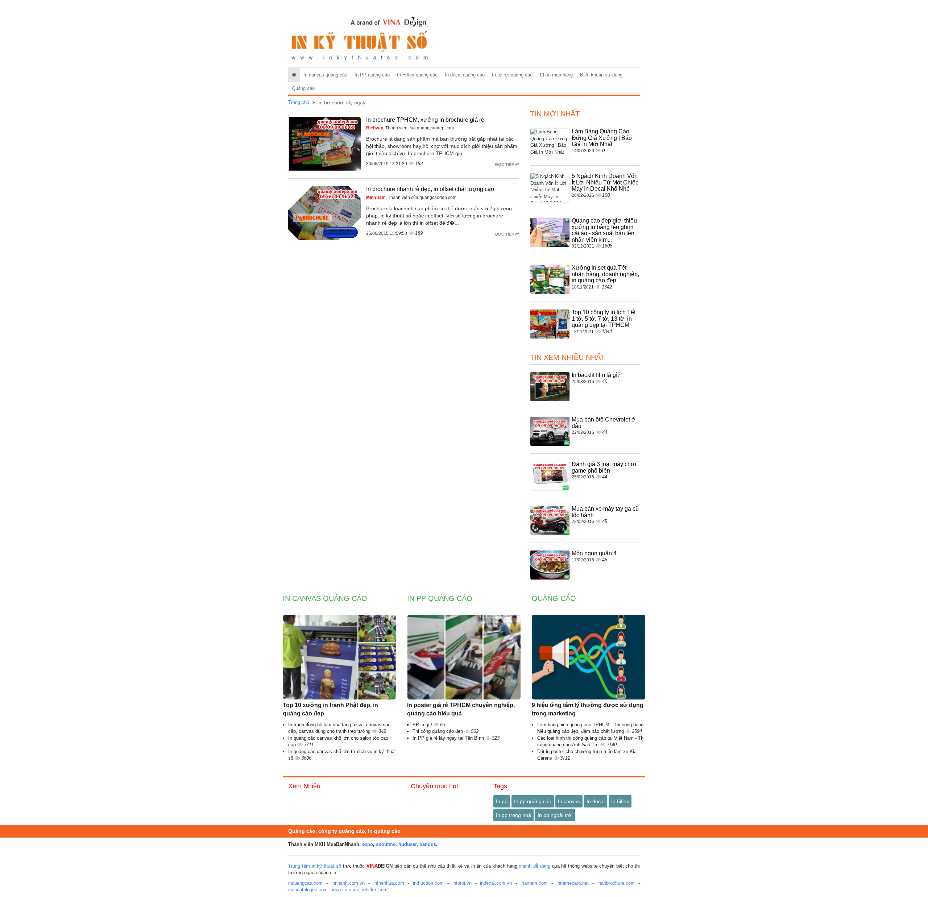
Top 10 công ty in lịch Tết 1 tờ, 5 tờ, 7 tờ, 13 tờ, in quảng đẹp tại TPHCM (603, 318)
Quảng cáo (303, 88)
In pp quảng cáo (532, 801)
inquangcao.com (305, 883)
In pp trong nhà (513, 815)
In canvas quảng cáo (325, 75)
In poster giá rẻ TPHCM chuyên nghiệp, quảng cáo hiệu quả (461, 709)
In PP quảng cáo (372, 75)
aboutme (385, 844)
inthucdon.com (428, 883)
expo (367, 844)
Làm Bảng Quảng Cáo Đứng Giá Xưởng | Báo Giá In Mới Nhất (602, 137)
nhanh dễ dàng (534, 866)
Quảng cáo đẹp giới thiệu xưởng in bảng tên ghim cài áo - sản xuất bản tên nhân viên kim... (604, 230)
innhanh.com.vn (348, 883)
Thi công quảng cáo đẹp (438, 731)
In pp (502, 801)
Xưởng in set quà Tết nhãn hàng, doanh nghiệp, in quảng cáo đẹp (605, 274)
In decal (596, 801)
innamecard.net (572, 883)
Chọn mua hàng (556, 75)
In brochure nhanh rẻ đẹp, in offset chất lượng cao (430, 189)
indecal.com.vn (496, 883)
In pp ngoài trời (555, 815)
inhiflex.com (375, 889)
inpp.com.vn (345, 889)
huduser (407, 844)
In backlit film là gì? (596, 375)
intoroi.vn (462, 883)
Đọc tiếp (505, 164)
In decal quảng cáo (465, 75)
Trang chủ (298, 102)
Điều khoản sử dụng (601, 75)
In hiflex (620, 801)
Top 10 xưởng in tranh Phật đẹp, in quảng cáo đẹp (330, 709)
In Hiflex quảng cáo (417, 75)
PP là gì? (423, 724)
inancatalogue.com (308, 889)
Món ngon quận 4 (594, 553)
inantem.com (534, 883)
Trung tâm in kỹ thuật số (314, 866)
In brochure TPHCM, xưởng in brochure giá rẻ (425, 120)
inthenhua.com (388, 883)
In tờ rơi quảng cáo (512, 75)
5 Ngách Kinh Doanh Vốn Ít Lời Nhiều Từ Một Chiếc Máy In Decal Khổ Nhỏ (605, 182)
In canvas (569, 801)
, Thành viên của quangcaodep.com (410, 127)
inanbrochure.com (616, 883)
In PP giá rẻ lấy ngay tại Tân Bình (449, 738)
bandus (427, 844)
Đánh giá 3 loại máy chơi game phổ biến (604, 467)
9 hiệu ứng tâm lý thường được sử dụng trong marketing (587, 709)
